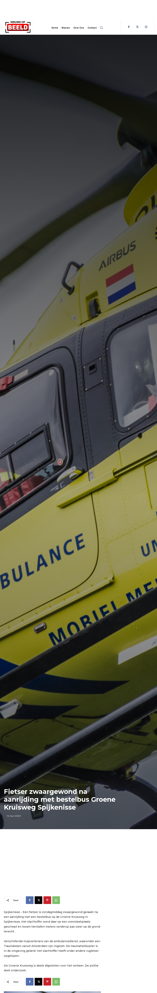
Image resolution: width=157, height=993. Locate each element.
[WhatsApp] (56, 900)
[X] (38, 900)
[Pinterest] (47, 900)
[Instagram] (146, 27)
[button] (101, 27)
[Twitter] (137, 27)
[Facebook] (128, 27)
